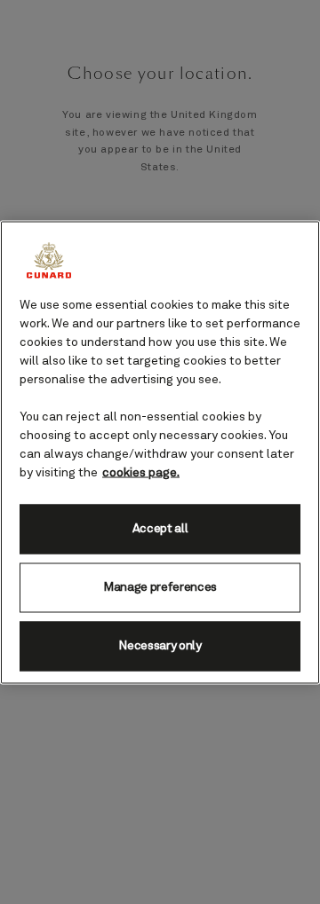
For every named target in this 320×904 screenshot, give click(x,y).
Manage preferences (160, 587)
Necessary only (160, 646)
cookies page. (141, 472)
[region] (160, 452)
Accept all (160, 529)
